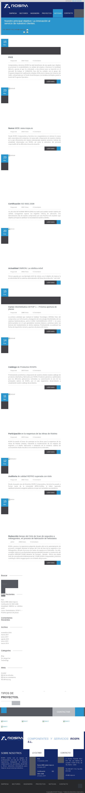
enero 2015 (4, 641)
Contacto (68, 13)
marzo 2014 (5, 643)
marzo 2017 (5, 635)
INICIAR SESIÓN (76, 1)
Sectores (23, 13)
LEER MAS (50, 81)
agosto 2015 (5, 639)
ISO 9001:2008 (21, 204)
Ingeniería (34, 13)
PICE (2, 600)
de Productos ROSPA (22, 367)
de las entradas (7, 675)
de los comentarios (8, 677)
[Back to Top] (80, 786)
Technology (4, 660)
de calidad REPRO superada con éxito (30, 476)
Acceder (3, 673)
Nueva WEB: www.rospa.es (9, 602)
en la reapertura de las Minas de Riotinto (32, 434)
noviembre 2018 (6, 633)
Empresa (13, 13)
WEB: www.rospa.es (20, 128)
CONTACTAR (63, 712)
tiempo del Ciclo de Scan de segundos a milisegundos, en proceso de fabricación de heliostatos (32, 537)
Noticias (58, 13)
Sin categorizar (5, 658)
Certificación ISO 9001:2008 (9, 604)
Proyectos (47, 13)
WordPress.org (6, 680)
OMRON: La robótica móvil (25, 268)
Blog (2, 656)
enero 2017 (4, 637)
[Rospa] (16, 6)
